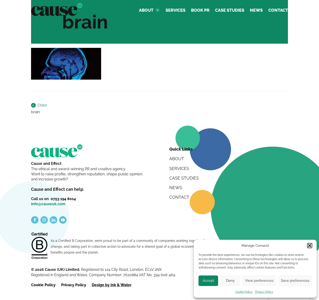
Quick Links (181, 149)
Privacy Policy (264, 291)
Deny (230, 281)
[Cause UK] (56, 9)
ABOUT (146, 10)
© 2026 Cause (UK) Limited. (56, 269)
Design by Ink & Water (111, 285)
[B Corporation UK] (39, 246)
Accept (208, 281)
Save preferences (295, 281)
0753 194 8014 (63, 199)
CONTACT (278, 10)
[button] (309, 245)
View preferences (259, 281)
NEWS (256, 10)
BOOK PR (200, 10)
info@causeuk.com (48, 204)
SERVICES (175, 10)
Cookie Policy (244, 291)
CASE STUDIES (229, 10)
